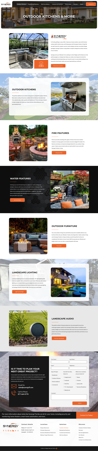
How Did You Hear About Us (67, 372)
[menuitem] (22, 4)
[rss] (16, 431)
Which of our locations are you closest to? (81, 372)
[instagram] (8, 431)
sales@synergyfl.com (29, 430)
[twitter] (6, 431)
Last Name (72, 359)
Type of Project (54, 371)
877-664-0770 (23, 394)
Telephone (72, 365)
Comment (53, 393)
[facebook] (4, 431)
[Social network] (13, 431)
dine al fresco (58, 333)
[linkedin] (11, 431)
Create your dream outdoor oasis (73, 42)
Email (52, 365)
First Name (53, 359)
